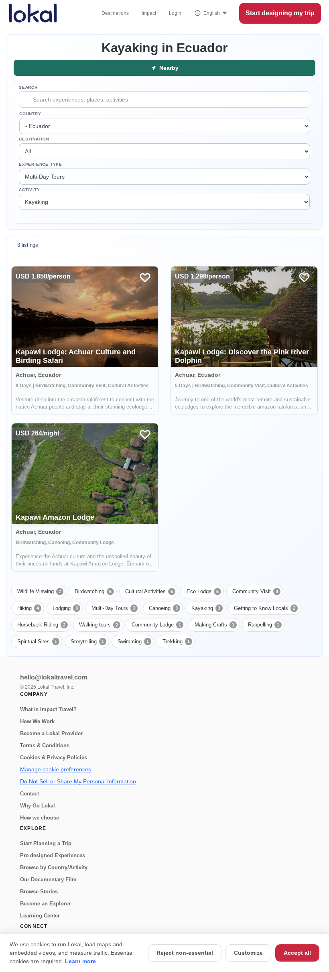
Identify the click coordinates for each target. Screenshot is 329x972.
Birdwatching (93, 591)
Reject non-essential (184, 953)
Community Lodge (156, 625)
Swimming (133, 642)
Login (175, 13)
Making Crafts (214, 625)
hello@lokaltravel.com (53, 677)
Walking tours (98, 625)
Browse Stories (39, 892)
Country (30, 114)
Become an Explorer (45, 904)
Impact (149, 13)
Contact (29, 794)
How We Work (37, 721)
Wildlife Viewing (39, 591)
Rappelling (263, 625)
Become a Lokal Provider (51, 733)
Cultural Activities (149, 591)
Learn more (80, 961)
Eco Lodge (203, 591)
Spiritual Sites (37, 642)
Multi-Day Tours (113, 608)
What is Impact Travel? (48, 709)
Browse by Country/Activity (53, 867)
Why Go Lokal (37, 806)
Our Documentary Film (48, 879)
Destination (34, 139)
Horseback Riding (41, 625)
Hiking (28, 608)
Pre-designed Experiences (52, 855)
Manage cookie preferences (55, 769)
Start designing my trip (280, 13)
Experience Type (40, 164)
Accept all (297, 953)
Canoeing (163, 608)
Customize (248, 953)
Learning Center (40, 916)
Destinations (115, 13)
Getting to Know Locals (264, 608)
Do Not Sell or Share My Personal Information (78, 781)
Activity (29, 189)
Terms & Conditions (44, 745)
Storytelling (87, 642)
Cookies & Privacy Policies (53, 757)
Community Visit (255, 591)
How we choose (39, 818)
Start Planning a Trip (45, 843)
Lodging (65, 608)
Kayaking (205, 608)
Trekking (176, 642)
